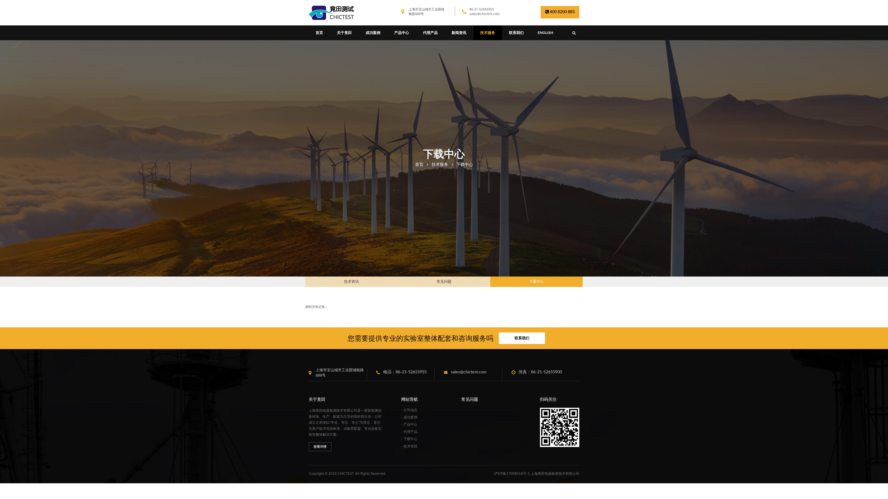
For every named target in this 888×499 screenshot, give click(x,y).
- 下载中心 (409, 439)
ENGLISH (545, 33)
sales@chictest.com (484, 14)
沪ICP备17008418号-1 (512, 473)
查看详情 (320, 446)
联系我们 (516, 33)
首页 (319, 33)
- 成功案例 (409, 417)
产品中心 (401, 33)
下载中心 (536, 281)
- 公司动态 (409, 410)
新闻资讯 (459, 33)
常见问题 (444, 281)
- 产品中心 (409, 424)
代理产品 (430, 33)
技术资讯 (351, 281)
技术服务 (487, 33)
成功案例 (373, 33)
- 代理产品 (409, 432)
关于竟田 (344, 33)
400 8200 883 (562, 12)
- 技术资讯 (409, 446)
